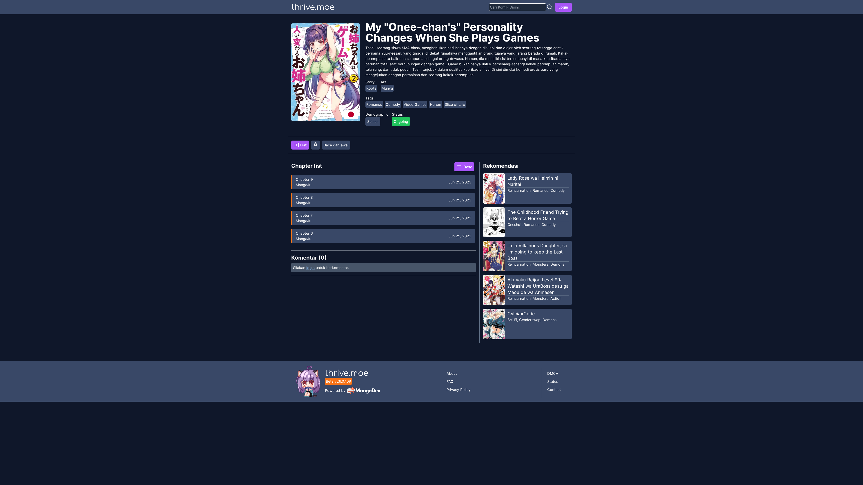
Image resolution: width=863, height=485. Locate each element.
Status (552, 381)
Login (563, 7)
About (452, 373)
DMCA (552, 373)
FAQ (450, 381)
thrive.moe (313, 7)
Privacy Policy (459, 389)
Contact (554, 389)
